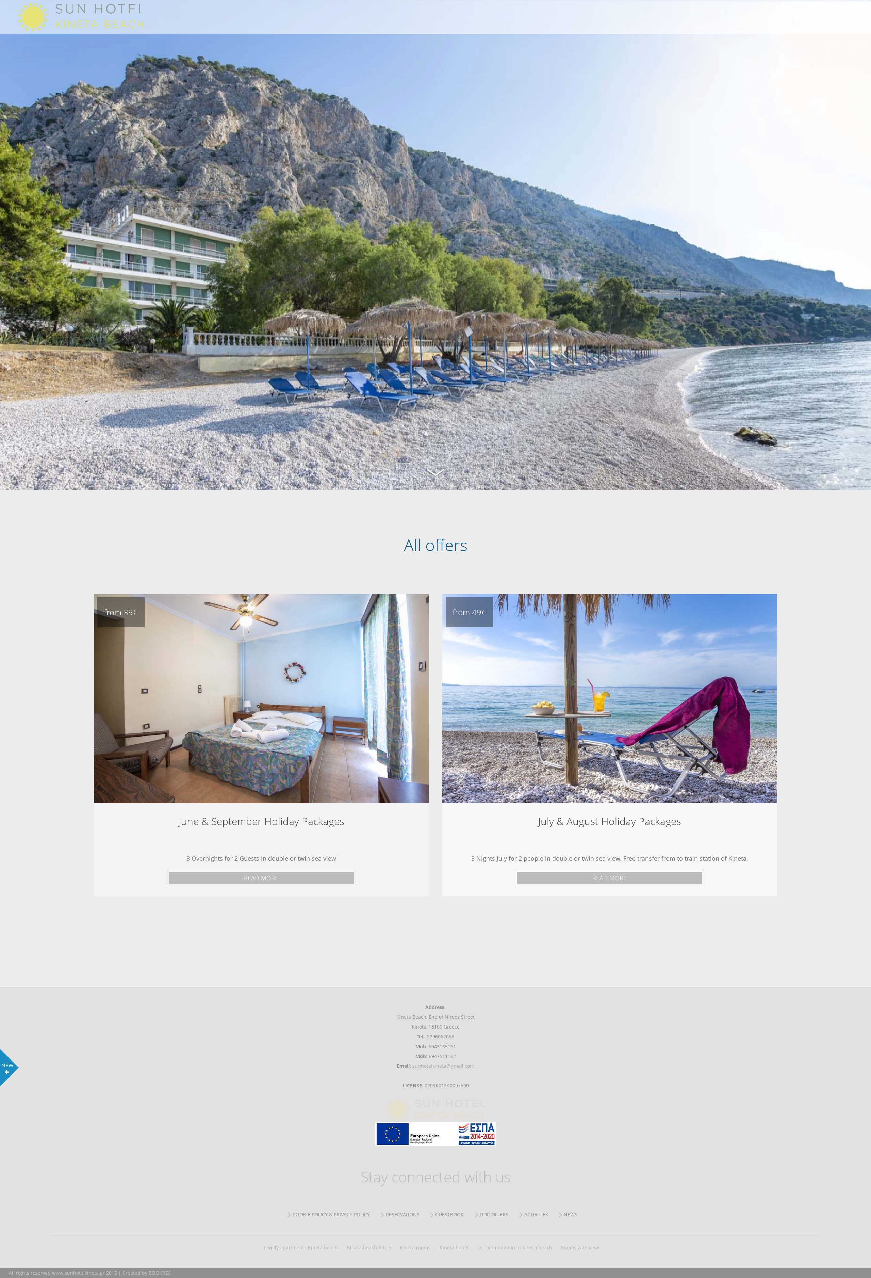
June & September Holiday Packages (261, 698)
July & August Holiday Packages (609, 698)
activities (536, 1214)
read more (261, 878)
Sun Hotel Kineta (109, 17)
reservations (403, 1214)
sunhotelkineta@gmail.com (443, 1066)
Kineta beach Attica (369, 1247)
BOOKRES (160, 1272)
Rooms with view (580, 1247)
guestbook (449, 1214)
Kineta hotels (455, 1247)
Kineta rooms (415, 1247)
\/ (435, 471)
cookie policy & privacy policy (331, 1214)
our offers (494, 1214)
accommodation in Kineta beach (515, 1247)
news (570, 1214)
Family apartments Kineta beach (301, 1247)
